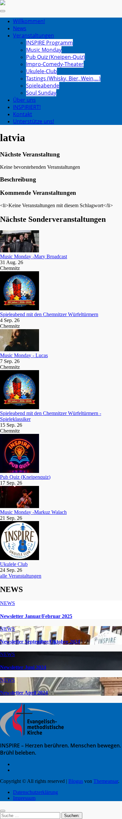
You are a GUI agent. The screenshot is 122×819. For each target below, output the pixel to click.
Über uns (24, 99)
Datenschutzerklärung (35, 792)
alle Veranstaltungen (20, 576)
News (19, 28)
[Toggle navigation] (2, 11)
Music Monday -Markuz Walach (33, 512)
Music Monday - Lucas (24, 355)
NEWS (7, 603)
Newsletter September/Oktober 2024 (40, 641)
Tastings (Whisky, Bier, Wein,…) (63, 78)
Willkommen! (29, 21)
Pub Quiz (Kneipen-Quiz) (55, 56)
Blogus (75, 781)
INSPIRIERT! (27, 107)
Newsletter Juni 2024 (23, 667)
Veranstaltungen (33, 35)
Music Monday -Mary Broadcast (33, 256)
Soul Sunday (41, 92)
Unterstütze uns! (33, 121)
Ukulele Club (14, 564)
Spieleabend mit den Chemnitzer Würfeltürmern (49, 314)
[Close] (2, 811)
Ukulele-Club (41, 71)
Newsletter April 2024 (24, 692)
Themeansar (105, 781)
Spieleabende (42, 85)
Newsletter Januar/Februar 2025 (36, 616)
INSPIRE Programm (49, 42)
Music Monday (43, 49)
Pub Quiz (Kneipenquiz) (25, 477)
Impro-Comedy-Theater (55, 64)
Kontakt (22, 114)
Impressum (24, 798)
